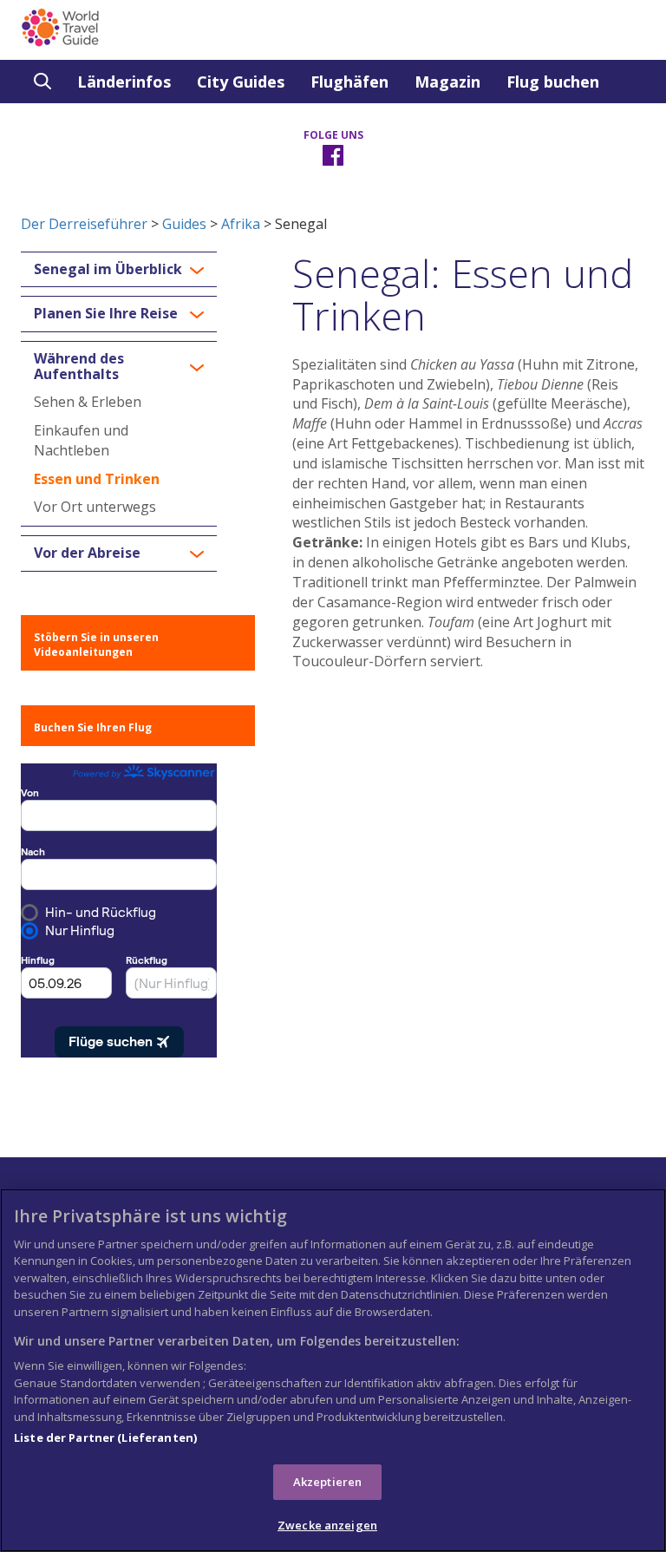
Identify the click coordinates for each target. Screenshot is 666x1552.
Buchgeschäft (87, 125)
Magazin (447, 81)
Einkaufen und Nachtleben (81, 440)
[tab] (119, 269)
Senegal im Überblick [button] (108, 270)
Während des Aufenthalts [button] (79, 366)
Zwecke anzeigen (327, 1525)
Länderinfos (124, 81)
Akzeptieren (327, 1482)
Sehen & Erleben (87, 401)
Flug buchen (552, 81)
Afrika (240, 223)
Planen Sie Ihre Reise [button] (106, 314)
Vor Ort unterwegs (95, 506)
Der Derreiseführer (84, 223)
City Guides (240, 81)
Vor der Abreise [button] (87, 553)
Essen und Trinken (97, 478)
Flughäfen (349, 81)
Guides (184, 223)
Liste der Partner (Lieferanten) (105, 1437)
